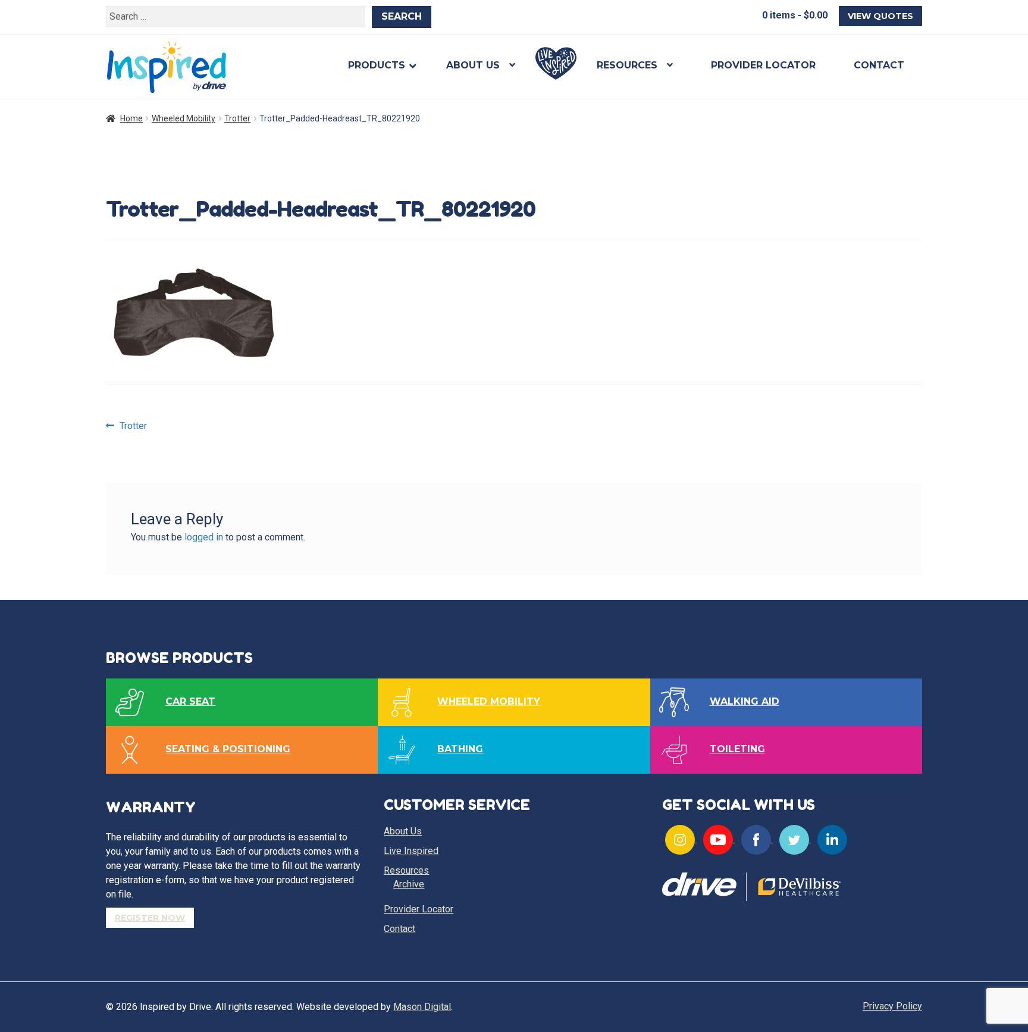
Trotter (237, 118)
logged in (203, 537)
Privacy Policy (892, 1006)
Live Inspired (555, 63)
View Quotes (880, 16)
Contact (879, 65)
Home (131, 118)
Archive (408, 884)
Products (376, 65)
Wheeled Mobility (183, 118)
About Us (473, 65)
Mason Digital (422, 1006)
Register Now (150, 917)
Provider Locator (763, 65)
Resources (627, 65)
